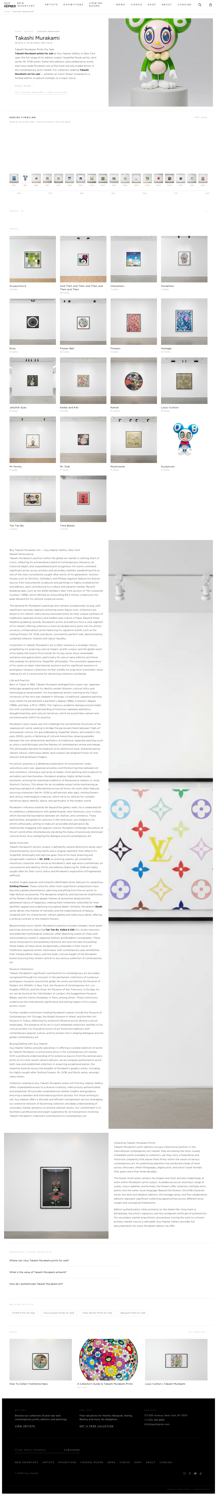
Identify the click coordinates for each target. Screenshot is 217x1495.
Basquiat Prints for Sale (133, 1313)
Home (7, 12)
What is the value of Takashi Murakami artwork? (37, 1272)
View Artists (25, 1426)
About (167, 5)
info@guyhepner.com (157, 1424)
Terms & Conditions (178, 1489)
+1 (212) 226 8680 (154, 1420)
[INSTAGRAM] (184, 1473)
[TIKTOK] (200, 1473)
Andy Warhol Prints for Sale (97, 1313)
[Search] (200, 5)
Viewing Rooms (96, 4)
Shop (152, 5)
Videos (136, 5)
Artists (51, 5)
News (120, 5)
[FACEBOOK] (190, 1473)
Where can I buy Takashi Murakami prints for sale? (39, 1261)
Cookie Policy (201, 1489)
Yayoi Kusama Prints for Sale (58, 1313)
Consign (185, 5)
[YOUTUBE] (195, 1473)
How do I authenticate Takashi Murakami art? (36, 1284)
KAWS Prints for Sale (23, 1313)
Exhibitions (74, 5)
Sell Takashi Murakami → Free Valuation (41, 92)
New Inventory (26, 4)
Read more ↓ (24, 86)
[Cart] (210, 4)
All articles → (198, 1332)
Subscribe (72, 1450)
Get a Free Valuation (96, 1426)
